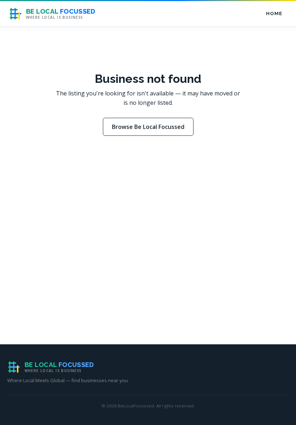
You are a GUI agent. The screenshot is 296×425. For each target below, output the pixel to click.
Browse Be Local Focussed (148, 127)
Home (274, 13)
